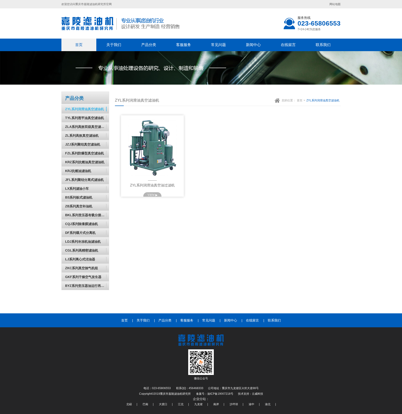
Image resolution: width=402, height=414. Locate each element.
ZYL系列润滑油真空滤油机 (322, 100)
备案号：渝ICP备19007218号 (214, 393)
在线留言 (288, 45)
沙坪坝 (234, 404)
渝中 (251, 404)
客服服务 (183, 45)
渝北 (268, 404)
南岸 (216, 404)
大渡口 (163, 404)
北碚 (129, 404)
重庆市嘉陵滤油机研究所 (90, 4)
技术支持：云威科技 (250, 393)
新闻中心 (253, 45)
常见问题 (218, 45)
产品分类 (148, 45)
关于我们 (113, 45)
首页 (79, 45)
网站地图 (335, 4)
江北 (181, 404)
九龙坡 (198, 404)
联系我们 (323, 45)
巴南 (145, 404)
